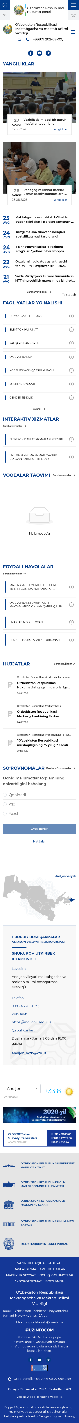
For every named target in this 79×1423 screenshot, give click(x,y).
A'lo (12, 804)
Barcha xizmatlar (12, 426)
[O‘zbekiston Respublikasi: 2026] (39, 1115)
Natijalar (39, 841)
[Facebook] (30, 53)
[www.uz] (39, 1368)
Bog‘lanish (54, 1281)
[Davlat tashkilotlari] (5, 5)
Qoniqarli (17, 795)
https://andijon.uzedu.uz (31, 1022)
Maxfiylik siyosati (21, 1275)
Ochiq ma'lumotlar (56, 1275)
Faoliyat (55, 1263)
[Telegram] (48, 53)
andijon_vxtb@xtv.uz (29, 1053)
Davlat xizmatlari (29, 1269)
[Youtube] (39, 53)
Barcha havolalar (12, 573)
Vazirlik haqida (31, 1263)
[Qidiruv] (19, 39)
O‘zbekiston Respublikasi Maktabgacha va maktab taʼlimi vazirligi (39, 1298)
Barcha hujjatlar (63, 663)
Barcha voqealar (62, 475)
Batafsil (37, 409)
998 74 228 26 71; (25, 1006)
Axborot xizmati (28, 1281)
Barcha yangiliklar (37, 291)
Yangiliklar (60, 129)
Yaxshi (15, 813)
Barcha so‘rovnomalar (58, 768)
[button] (73, 5)
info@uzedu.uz (52, 1322)
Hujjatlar (56, 1269)
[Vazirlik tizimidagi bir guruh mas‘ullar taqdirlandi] (39, 97)
